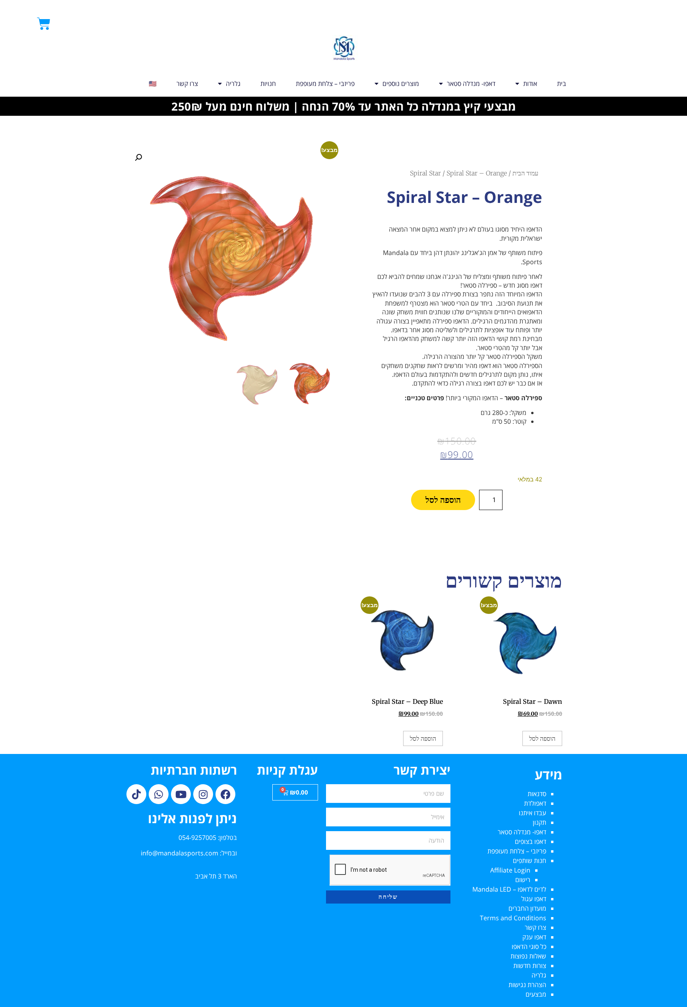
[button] (138, 157)
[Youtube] (181, 794)
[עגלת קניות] (43, 23)
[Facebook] (225, 794)
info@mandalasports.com (179, 853)
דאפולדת (535, 803)
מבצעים (536, 994)
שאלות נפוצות (528, 956)
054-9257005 (197, 837)
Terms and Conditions (513, 918)
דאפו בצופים (530, 841)
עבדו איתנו (532, 812)
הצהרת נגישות (527, 984)
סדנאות (537, 793)
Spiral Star (425, 173)
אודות (530, 83)
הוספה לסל (443, 500)
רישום (522, 879)
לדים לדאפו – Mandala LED (509, 889)
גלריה (233, 83)
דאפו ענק (534, 937)
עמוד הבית (525, 173)
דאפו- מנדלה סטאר (471, 83)
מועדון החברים (527, 908)
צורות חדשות (529, 965)
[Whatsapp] (159, 794)
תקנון (539, 822)
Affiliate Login (510, 870)
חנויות (268, 83)
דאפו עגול (533, 898)
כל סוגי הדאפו (529, 946)
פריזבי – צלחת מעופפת (325, 83)
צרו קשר (187, 83)
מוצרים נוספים (400, 83)
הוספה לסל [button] (542, 738)
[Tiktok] (136, 794)
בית (561, 83)
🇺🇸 (153, 83)
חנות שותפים (529, 860)
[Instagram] (203, 794)
